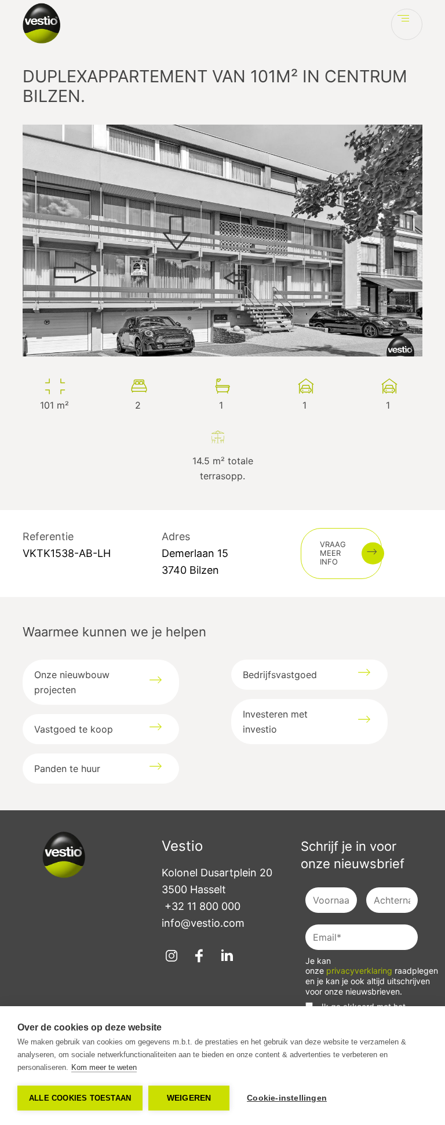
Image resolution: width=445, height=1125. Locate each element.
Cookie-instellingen (287, 1098)
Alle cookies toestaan (80, 1098)
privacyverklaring (360, 970)
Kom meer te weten (104, 1067)
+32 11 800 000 (202, 906)
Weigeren (189, 1098)
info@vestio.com (203, 923)
